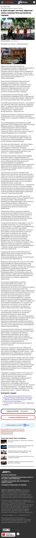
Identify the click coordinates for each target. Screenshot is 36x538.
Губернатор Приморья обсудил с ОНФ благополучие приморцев (17, 400)
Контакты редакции (8, 475)
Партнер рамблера (16, 529)
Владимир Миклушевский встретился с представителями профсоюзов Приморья (17, 397)
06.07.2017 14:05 (5, 7)
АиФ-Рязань (14, 41)
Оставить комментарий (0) (18, 417)
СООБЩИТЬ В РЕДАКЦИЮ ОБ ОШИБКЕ (13, 485)
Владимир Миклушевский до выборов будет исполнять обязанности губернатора (20, 451)
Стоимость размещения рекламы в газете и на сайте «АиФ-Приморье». (17, 478)
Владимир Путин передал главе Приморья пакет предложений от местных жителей (21, 446)
